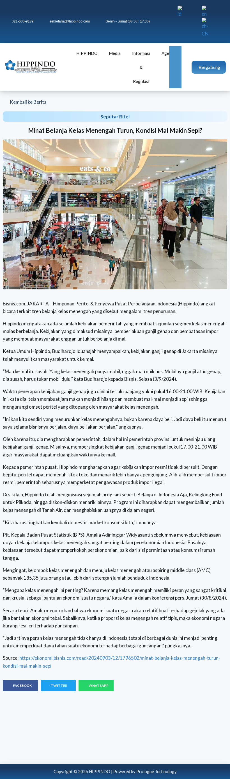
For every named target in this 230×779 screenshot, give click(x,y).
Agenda (169, 53)
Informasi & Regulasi (141, 67)
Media (115, 53)
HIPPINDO (87, 53)
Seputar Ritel (115, 117)
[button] (20, 685)
